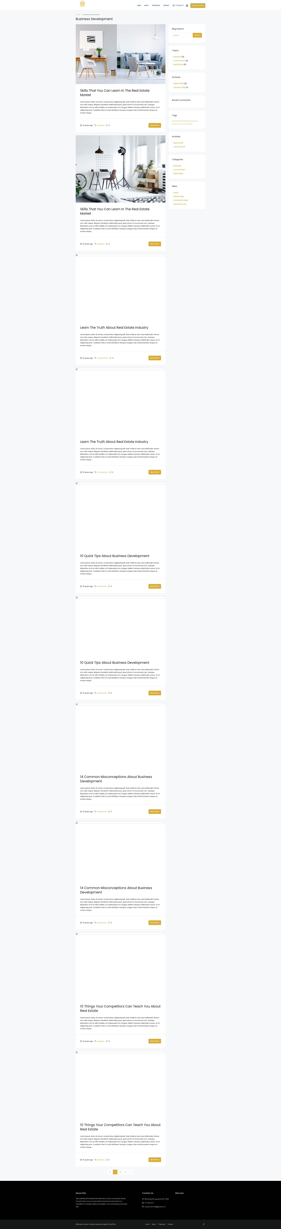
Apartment (175, 121)
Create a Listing (198, 5)
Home (139, 5)
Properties (156, 5)
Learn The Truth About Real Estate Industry (114, 327)
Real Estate (102, 586)
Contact (166, 5)
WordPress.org (180, 204)
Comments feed (181, 200)
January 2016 (179, 87)
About (146, 5)
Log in (176, 192)
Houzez (179, 124)
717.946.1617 (179, 5)
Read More (154, 125)
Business (100, 125)
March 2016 (178, 83)
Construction (102, 358)
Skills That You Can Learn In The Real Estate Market (115, 92)
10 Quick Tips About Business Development (114, 556)
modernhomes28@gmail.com (155, 1207)
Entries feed (179, 196)
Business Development (185, 121)
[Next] (131, 1172)
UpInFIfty (112, 1224)
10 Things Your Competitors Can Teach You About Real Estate (120, 1008)
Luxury (184, 124)
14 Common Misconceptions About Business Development (116, 779)
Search (197, 35)
